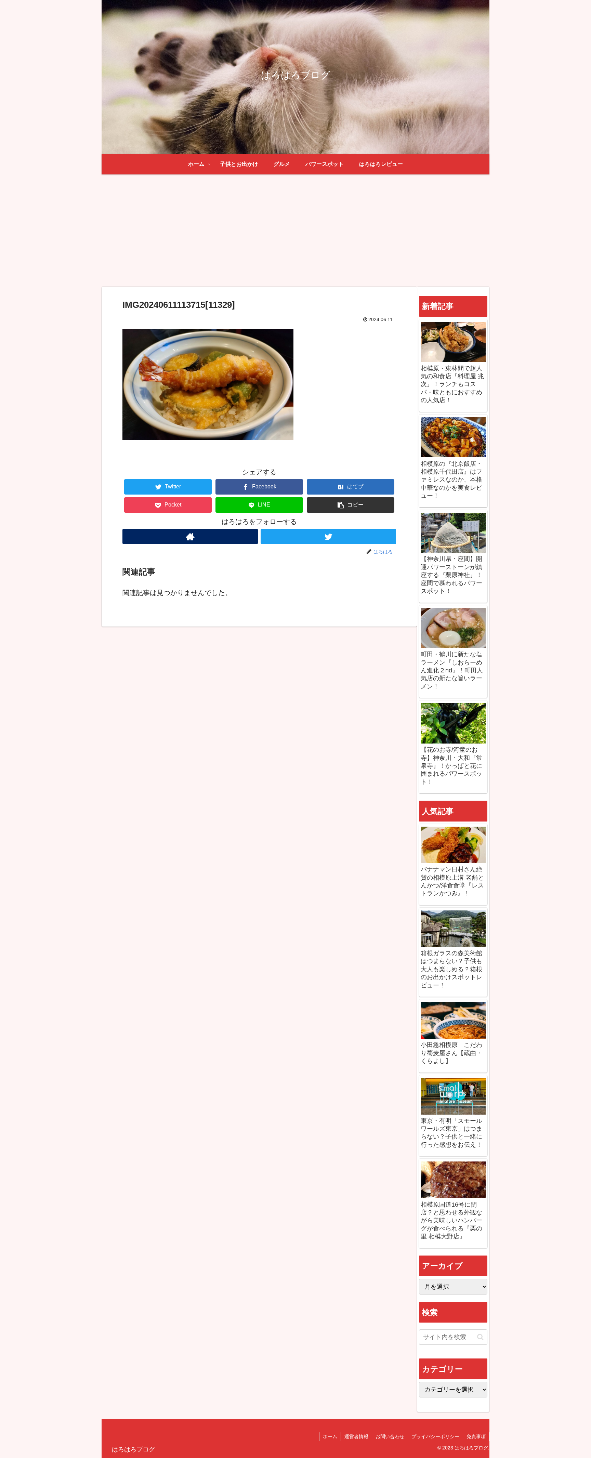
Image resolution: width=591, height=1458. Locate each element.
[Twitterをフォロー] (328, 536)
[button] (350, 505)
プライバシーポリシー (435, 1436)
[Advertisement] (295, 230)
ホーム (330, 1436)
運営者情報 (356, 1436)
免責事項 (476, 1436)
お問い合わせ (390, 1436)
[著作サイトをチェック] (190, 536)
